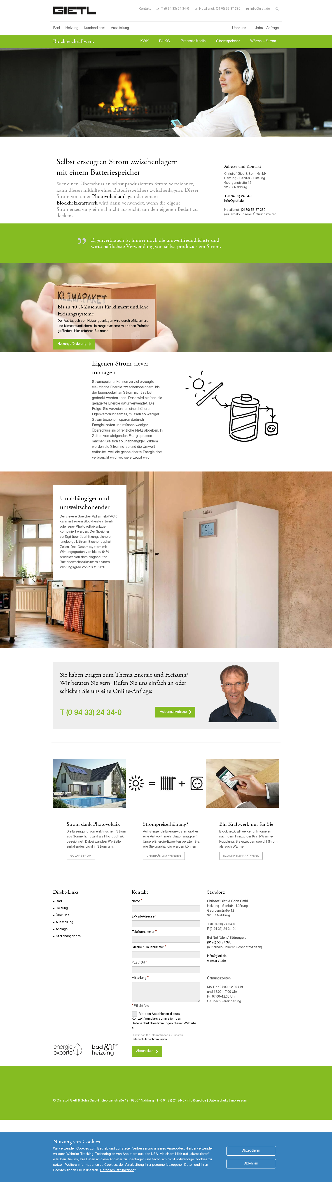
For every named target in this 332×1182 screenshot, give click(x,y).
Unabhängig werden (164, 856)
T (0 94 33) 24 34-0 (175, 9)
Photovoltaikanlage (112, 196)
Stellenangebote (68, 936)
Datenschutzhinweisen (117, 1170)
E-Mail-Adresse (143, 916)
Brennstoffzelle (193, 41)
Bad (56, 28)
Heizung (71, 28)
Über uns (239, 28)
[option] (166, 92)
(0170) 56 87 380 (253, 210)
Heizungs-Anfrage (173, 712)
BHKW (164, 41)
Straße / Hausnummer (148, 947)
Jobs (259, 28)
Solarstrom (80, 856)
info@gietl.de (260, 9)
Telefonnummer (143, 932)
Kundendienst (94, 28)
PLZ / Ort (138, 962)
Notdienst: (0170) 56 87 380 (219, 9)
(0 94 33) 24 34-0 (94, 713)
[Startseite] (74, 10)
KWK (144, 41)
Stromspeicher (228, 41)
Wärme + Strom (263, 41)
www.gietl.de (216, 961)
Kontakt (145, 9)
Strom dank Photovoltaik (93, 824)
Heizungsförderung (72, 344)
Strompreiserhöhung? (165, 824)
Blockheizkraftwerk (73, 41)
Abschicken (144, 1051)
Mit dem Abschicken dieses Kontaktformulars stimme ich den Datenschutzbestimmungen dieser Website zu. (164, 1021)
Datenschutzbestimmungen (149, 1039)
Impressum (239, 1100)
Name (136, 901)
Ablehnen (251, 1163)
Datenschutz (219, 1100)
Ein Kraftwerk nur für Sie (246, 824)
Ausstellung (120, 28)
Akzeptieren (251, 1150)
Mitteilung (139, 978)
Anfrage (272, 28)
